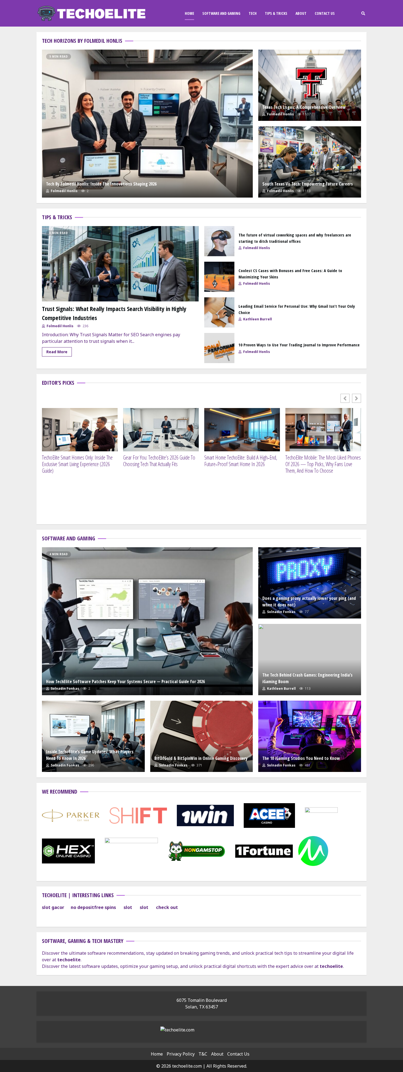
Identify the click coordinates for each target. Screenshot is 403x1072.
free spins (105, 907)
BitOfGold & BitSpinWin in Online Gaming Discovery (201, 736)
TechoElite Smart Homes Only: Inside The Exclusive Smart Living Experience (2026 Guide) (77, 464)
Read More (56, 351)
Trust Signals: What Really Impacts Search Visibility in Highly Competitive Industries (120, 263)
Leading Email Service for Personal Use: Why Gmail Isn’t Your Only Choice (219, 312)
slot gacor (53, 907)
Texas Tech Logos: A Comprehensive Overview (309, 85)
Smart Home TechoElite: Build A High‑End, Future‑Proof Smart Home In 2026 (240, 460)
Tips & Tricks (276, 13)
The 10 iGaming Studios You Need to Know (309, 736)
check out (167, 907)
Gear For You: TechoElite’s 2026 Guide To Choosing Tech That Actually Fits (159, 460)
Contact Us (325, 13)
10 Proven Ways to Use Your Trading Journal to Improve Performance (219, 348)
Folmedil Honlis (64, 191)
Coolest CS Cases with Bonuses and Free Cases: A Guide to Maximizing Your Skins (219, 277)
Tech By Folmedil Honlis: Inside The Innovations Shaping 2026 (147, 124)
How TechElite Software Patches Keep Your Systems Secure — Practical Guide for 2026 (147, 621)
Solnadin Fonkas (64, 688)
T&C (202, 1054)
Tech (253, 13)
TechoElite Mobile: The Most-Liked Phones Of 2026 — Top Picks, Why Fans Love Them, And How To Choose (323, 464)
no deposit (82, 907)
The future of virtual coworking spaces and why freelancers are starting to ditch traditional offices (219, 241)
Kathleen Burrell (257, 319)
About (301, 13)
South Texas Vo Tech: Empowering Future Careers (309, 162)
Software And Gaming (221, 13)
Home (189, 13)
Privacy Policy (181, 1054)
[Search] (363, 13)
